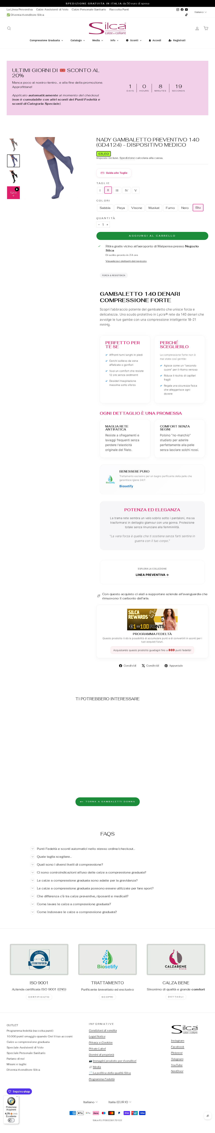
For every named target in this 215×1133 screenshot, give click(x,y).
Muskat (153, 208)
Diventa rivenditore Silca (23, 1069)
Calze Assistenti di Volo (52, 9)
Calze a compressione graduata (28, 1042)
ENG (61, 989)
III (117, 190)
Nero (185, 208)
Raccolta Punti (119, 9)
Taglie (103, 183)
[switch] (11, 1120)
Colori (103, 200)
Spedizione (127, 158)
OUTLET (12, 1025)
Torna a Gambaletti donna (109, 801)
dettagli (176, 996)
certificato (39, 997)
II (108, 190)
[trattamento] (107, 959)
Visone (136, 208)
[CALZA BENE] (176, 959)
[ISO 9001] (39, 959)
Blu (198, 207)
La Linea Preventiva (20, 9)
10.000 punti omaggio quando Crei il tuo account (40, 1036)
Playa (121, 208)
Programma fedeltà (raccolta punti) (30, 1030)
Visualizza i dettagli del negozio (126, 261)
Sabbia (105, 208)
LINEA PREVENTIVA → (152, 575)
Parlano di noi (16, 1058)
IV (126, 190)
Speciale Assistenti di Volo (25, 1047)
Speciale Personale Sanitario (26, 1053)
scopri (108, 997)
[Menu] (17, 1097)
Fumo (170, 208)
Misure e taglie (17, 1064)
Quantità (106, 218)
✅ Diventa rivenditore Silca (25, 14)
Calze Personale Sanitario (89, 9)
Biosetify (126, 486)
